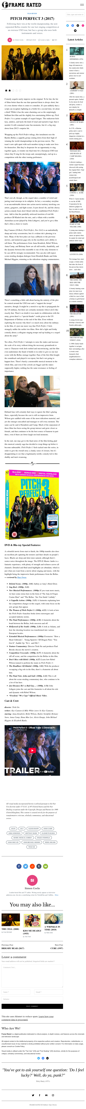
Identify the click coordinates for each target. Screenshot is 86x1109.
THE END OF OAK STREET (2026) (76, 338)
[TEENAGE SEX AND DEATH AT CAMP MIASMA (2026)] (76, 145)
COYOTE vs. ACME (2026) (76, 194)
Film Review (32, 13)
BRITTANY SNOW (31, 833)
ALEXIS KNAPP (33, 828)
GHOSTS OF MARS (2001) (76, 123)
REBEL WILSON (50, 842)
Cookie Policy (19, 1046)
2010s (13, 828)
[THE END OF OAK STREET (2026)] (76, 332)
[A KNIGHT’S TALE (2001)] (76, 85)
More (56, 895)
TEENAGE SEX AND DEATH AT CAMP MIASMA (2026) (75, 155)
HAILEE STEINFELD (43, 837)
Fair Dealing (44, 1051)
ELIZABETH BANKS (48, 833)
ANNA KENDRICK (14, 833)
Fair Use (29, 1051)
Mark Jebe (49, 932)
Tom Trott (28, 936)
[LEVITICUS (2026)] (76, 248)
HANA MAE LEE (13, 842)
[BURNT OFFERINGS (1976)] (76, 51)
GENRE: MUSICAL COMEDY (22, 837)
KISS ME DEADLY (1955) (32, 932)
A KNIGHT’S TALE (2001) (76, 92)
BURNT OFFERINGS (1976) (76, 57)
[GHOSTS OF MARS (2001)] (76, 117)
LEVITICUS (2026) (76, 254)
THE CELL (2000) (10, 928)
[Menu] (82, 4)
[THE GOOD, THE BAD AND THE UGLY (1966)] (76, 275)
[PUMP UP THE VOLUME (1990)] (76, 219)
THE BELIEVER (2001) (75, 315)
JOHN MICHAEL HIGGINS (31, 842)
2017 (22, 828)
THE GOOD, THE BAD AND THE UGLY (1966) (76, 282)
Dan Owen (21, 577)
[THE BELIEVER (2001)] (76, 308)
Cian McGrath (7, 932)
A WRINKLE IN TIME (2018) (52, 928)
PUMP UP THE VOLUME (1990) (75, 225)
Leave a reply (45, 40)
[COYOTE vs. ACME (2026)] (76, 187)
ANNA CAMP (48, 828)
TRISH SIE (31, 847)
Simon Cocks (19, 40)
